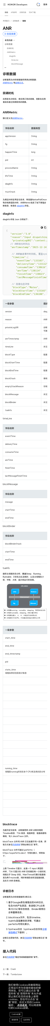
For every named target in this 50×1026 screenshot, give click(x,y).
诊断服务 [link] (16, 21)
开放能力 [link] (6, 21)
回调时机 (10, 48)
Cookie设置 (16, 1014)
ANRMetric (11, 52)
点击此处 (22, 1005)
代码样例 (16, 844)
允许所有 (26, 1020)
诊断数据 (8, 44)
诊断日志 (19, 83)
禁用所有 (15, 1020)
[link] (24, 22)
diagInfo (12, 56)
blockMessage (17, 64)
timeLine (14, 60)
